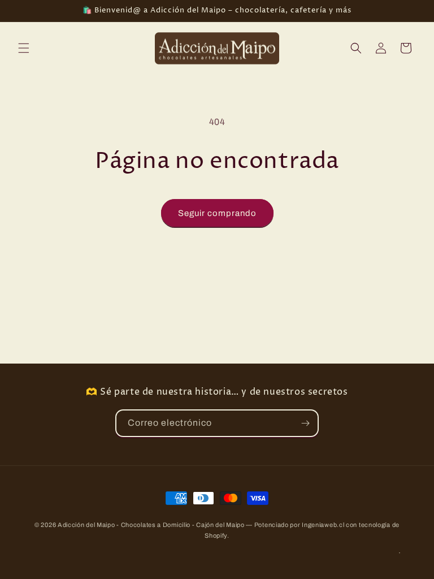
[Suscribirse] (305, 423)
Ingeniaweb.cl (323, 524)
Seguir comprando (217, 213)
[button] (23, 48)
